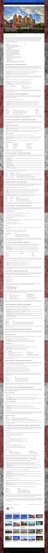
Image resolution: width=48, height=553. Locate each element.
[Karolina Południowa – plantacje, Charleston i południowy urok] (24, 531)
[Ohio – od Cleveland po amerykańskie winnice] (16, 538)
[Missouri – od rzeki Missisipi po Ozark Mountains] (39, 523)
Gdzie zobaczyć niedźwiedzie (10, 55)
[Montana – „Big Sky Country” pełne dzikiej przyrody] (8, 516)
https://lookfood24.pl (12, 508)
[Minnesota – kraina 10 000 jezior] (24, 538)
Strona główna (6, 5)
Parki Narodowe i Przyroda (25, 3)
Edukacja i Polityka (22, 1)
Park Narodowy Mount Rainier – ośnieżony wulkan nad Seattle (12, 504)
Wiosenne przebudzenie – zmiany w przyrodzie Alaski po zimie (13, 51)
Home (6, 1)
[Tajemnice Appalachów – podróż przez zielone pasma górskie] (8, 538)
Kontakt (34, 1)
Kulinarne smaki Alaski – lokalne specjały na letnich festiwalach (13, 56)
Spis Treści (9, 1)
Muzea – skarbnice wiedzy (10, 58)
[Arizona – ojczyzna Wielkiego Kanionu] (16, 531)
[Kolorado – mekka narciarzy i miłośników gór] (8, 531)
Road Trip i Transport (34, 3)
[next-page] (6, 543)
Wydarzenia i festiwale (9, 48)
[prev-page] (5, 543)
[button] (42, 1)
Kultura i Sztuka (17, 3)
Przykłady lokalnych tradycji (10, 60)
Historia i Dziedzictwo (7, 3)
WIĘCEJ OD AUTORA (16, 513)
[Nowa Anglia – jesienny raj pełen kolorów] (24, 516)
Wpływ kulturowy (9, 59)
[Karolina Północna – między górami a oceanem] (39, 516)
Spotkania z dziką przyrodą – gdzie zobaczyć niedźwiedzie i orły (13, 54)
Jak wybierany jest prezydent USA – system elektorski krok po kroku (35, 504)
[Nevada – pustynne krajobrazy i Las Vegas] (31, 523)
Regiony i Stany (29, 3)
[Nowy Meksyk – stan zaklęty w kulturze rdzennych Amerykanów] (31, 516)
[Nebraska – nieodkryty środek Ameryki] (16, 523)
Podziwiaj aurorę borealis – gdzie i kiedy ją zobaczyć (12, 50)
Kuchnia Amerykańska (12, 3)
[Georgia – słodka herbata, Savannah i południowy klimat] (31, 531)
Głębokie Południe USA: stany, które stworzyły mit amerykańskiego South (24, 527)
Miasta (20, 3)
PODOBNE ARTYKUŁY (8, 513)
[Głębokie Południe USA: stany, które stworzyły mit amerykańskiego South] (24, 523)
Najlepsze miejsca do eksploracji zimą (11, 47)
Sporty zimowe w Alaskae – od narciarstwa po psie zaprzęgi (13, 49)
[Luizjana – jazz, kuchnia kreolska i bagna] (39, 531)
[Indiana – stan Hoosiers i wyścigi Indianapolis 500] (8, 523)
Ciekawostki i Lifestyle (15, 1)
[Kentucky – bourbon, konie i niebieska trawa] (39, 538)
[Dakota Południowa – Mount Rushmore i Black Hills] (31, 538)
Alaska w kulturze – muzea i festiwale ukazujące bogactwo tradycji (14, 57)
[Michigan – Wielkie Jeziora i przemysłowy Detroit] (16, 516)
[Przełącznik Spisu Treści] (24, 44)
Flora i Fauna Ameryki (29, 1)
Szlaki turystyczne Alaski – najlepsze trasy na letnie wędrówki (13, 53)
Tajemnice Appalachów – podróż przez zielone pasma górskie (8, 542)
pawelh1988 (7, 31)
